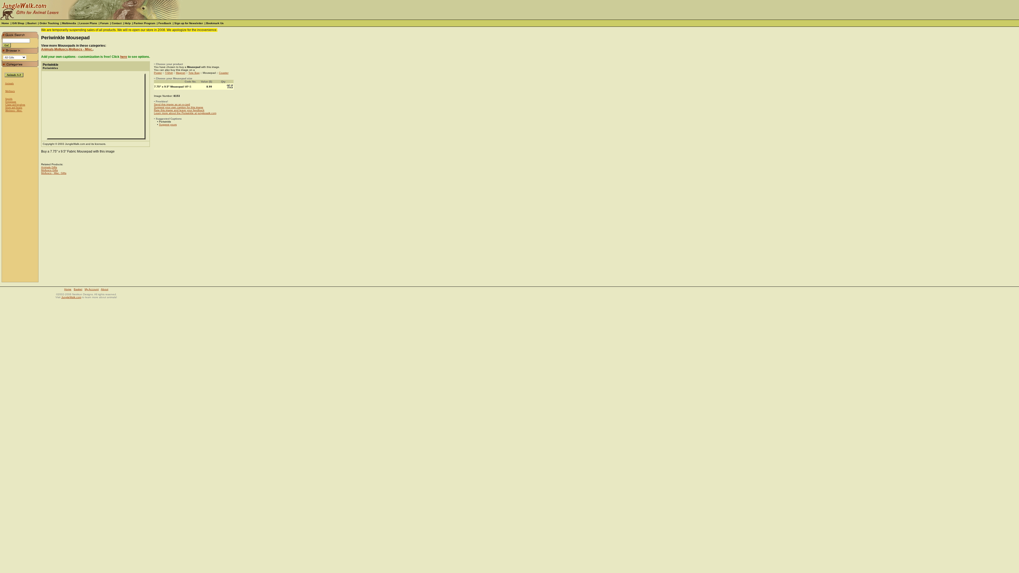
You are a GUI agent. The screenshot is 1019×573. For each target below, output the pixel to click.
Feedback (164, 23)
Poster (158, 72)
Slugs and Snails (13, 107)
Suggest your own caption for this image (178, 107)
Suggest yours (168, 124)
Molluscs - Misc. (13, 110)
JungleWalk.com (71, 297)
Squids (8, 99)
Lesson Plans (88, 23)
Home (5, 23)
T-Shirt (169, 72)
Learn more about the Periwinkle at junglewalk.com (185, 113)
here (123, 57)
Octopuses (10, 102)
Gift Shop (18, 23)
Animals (9, 83)
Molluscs (10, 91)
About (104, 289)
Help (128, 23)
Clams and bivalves (15, 104)
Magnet (180, 72)
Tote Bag (194, 72)
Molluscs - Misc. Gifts (53, 173)
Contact (117, 23)
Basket (31, 23)
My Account (92, 289)
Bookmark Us (215, 23)
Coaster (223, 72)
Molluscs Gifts (49, 170)
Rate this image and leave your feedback (179, 110)
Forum (104, 23)
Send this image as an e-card (172, 104)
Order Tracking (49, 23)
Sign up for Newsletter (188, 23)
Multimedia (69, 23)
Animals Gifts (49, 167)
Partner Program (144, 23)
